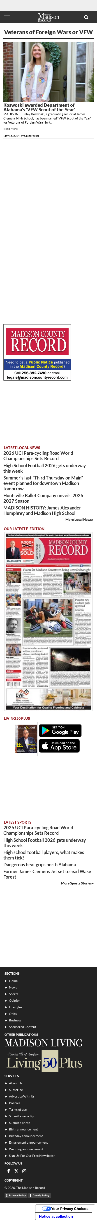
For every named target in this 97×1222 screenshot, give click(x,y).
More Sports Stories (76, 883)
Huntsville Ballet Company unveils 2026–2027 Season (44, 498)
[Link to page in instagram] (24, 1171)
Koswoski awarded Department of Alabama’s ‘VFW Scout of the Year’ (39, 107)
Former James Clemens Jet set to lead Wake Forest (47, 874)
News (13, 987)
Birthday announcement (26, 1136)
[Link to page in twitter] (16, 1171)
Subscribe (16, 1090)
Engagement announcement (28, 1142)
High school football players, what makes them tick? (43, 854)
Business (15, 1020)
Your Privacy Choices (69, 1208)
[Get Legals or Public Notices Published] (37, 379)
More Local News (78, 519)
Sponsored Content (22, 1027)
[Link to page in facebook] (8, 1171)
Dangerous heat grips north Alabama (39, 864)
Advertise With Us (22, 1096)
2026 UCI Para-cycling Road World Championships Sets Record (38, 455)
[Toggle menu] (7, 17)
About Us (15, 1083)
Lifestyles (15, 1007)
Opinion (15, 1000)
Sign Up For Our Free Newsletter (32, 1155)
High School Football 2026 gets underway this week (44, 468)
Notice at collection (56, 1216)
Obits (13, 1014)
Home (13, 981)
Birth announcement (23, 1129)
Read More (10, 128)
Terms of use (18, 1109)
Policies (14, 1103)
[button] (86, 17)
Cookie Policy (41, 1195)
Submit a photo (19, 1123)
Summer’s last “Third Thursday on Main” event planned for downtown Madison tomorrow (43, 483)
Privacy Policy (17, 1195)
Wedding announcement (26, 1149)
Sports (13, 994)
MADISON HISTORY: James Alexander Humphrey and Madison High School (42, 510)
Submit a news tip (21, 1116)
